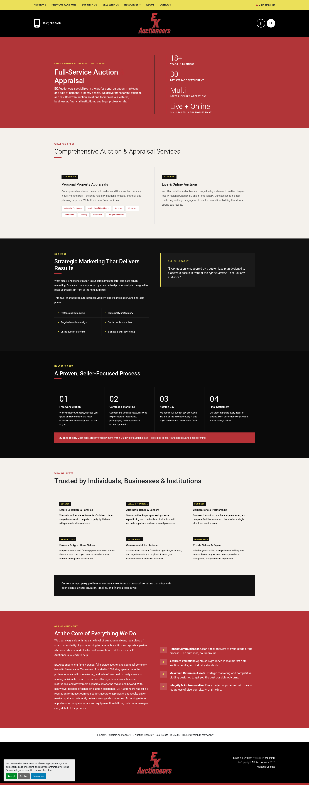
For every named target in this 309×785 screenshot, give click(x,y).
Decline (24, 776)
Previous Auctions (64, 4)
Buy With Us (89, 4)
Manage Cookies (266, 766)
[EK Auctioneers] (154, 762)
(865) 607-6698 (52, 23)
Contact (165, 4)
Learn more (38, 776)
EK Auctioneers (260, 762)
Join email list (267, 4)
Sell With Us (110, 4)
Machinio (270, 757)
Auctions (40, 4)
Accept (11, 776)
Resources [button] (131, 4)
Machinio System (242, 757)
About (150, 4)
